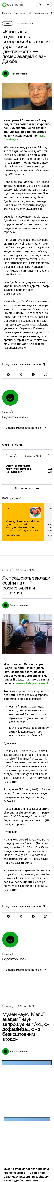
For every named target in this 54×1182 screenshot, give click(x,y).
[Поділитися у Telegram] (8, 375)
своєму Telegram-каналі (31, 683)
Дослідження (41, 13)
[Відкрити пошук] (39, 4)
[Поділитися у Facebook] (33, 375)
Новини (6, 13)
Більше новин (24, 488)
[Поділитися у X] (21, 375)
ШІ (29, 13)
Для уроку (19, 13)
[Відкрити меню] (48, 4)
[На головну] (12, 4)
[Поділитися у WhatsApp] (45, 375)
